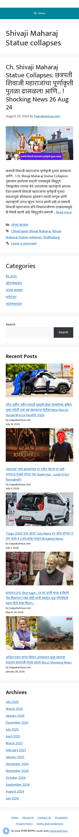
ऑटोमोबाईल (14, 283)
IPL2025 (11, 276)
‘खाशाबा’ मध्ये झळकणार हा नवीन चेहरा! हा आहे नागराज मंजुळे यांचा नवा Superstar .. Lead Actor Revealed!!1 (37, 475)
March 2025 (14, 743)
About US (28, 817)
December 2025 (17, 723)
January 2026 (15, 716)
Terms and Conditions (49, 823)
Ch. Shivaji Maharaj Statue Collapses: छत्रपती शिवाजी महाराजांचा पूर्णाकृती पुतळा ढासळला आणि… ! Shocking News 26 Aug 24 (39, 87)
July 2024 (12, 798)
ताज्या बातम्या (19, 225)
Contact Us (44, 817)
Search (10, 324)
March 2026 (14, 709)
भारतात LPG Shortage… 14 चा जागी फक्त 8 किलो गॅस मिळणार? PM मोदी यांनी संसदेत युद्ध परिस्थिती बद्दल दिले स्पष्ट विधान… (37, 598)
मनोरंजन (11, 297)
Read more (64, 212)
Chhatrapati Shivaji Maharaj (31, 231)
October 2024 (16, 778)
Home (14, 817)
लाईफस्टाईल (14, 304)
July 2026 (12, 702)
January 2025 (15, 757)
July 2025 (12, 730)
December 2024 (17, 764)
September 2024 (18, 785)
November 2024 (17, 771)
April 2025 (13, 736)
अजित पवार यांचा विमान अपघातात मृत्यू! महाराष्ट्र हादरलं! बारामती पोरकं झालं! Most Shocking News (39, 660)
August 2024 (15, 792)
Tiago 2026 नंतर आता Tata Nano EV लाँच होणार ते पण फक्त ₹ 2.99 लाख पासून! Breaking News (39, 536)
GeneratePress (58, 831)
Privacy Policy (24, 823)
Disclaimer (61, 817)
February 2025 (16, 750)
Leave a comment (24, 243)
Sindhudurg (51, 237)
